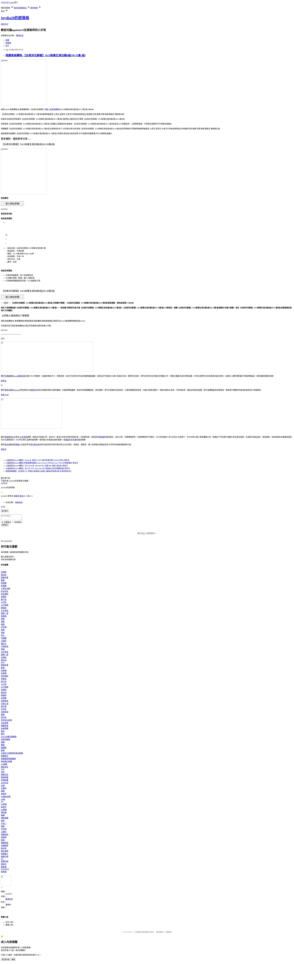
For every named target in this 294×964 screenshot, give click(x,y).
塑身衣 (3, 381)
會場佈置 (4, 780)
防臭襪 (3, 586)
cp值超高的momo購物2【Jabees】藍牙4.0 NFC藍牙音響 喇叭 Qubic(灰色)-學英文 (38, 460)
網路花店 (4, 775)
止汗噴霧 (4, 605)
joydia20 (4, 483)
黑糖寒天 (4, 756)
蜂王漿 (3, 706)
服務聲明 (169, 932)
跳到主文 (4, 24)
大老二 (3, 823)
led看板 (4, 810)
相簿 (7, 40)
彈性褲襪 (4, 818)
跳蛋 (3, 840)
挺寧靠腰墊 (5, 739)
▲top (3, 506)
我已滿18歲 (5, 959)
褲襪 (3, 815)
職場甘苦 (19, 36)
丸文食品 (23, 437)
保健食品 (4, 701)
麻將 (3, 821)
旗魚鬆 (101, 437)
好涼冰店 (4, 591)
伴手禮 (73, 440)
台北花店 (4, 783)
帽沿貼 (3, 575)
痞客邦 (16, 496)
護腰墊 (3, 748)
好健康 (3, 698)
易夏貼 (3, 597)
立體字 (3, 788)
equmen (17, 390)
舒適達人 (17, 445)
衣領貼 (3, 572)
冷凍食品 (4, 646)
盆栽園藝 (4, 728)
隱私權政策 (160, 932)
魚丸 (3, 635)
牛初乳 (3, 709)
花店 (3, 772)
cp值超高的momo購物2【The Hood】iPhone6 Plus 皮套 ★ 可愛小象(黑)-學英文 (37, 466)
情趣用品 (4, 835)
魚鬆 (3, 395)
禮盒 (67, 440)
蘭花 (3, 734)
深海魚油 (4, 712)
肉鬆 (3, 622)
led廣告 (4, 804)
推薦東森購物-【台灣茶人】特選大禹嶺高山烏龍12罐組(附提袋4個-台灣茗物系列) (38, 471)
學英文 (3, 449)
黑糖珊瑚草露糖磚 (8, 759)
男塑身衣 (33, 390)
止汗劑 (3, 602)
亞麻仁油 (4, 704)
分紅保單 (4, 723)
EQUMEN (5, 869)
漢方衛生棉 (35, 445)
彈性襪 (3, 812)
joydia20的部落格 (15, 18)
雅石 (3, 731)
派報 (3, 786)
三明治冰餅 (5, 589)
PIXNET (129, 932)
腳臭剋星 (21, 376)
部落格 (8, 43)
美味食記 (19, 502)
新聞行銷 (4, 861)
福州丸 (3, 644)
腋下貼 (3, 600)
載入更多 (5, 511)
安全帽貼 (4, 594)
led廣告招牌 (5, 797)
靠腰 (3, 742)
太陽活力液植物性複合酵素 (12, 753)
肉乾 (3, 633)
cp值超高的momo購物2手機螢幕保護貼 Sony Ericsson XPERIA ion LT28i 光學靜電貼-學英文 (42, 463)
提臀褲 (3, 872)
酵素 (3, 715)
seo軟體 (4, 764)
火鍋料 (3, 641)
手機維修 (4, 846)
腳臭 (3, 580)
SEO (2, 769)
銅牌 (3, 791)
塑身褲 (3, 867)
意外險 (3, 717)
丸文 (7, 395)
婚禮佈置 (4, 777)
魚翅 (3, 649)
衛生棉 (7, 445)
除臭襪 (7, 376)
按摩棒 (3, 837)
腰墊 (3, 745)
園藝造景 (4, 726)
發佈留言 (5, 525)
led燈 (3, 799)
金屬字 (3, 794)
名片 (7, 46)
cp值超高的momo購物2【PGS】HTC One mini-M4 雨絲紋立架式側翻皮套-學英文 (38, 468)
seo (2, 859)
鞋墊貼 (3, 608)
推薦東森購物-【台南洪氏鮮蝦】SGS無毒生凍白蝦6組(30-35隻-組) (46, 55)
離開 (13, 959)
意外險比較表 (6, 720)
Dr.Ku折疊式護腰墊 (9, 737)
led (2, 802)
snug (2, 338)
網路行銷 (4, 857)
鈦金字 (3, 807)
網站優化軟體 (6, 761)
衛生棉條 (4, 851)
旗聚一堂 (4, 613)
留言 (21, 496)
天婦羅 (3, 638)
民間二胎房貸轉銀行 (52, 109)
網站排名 (4, 767)
